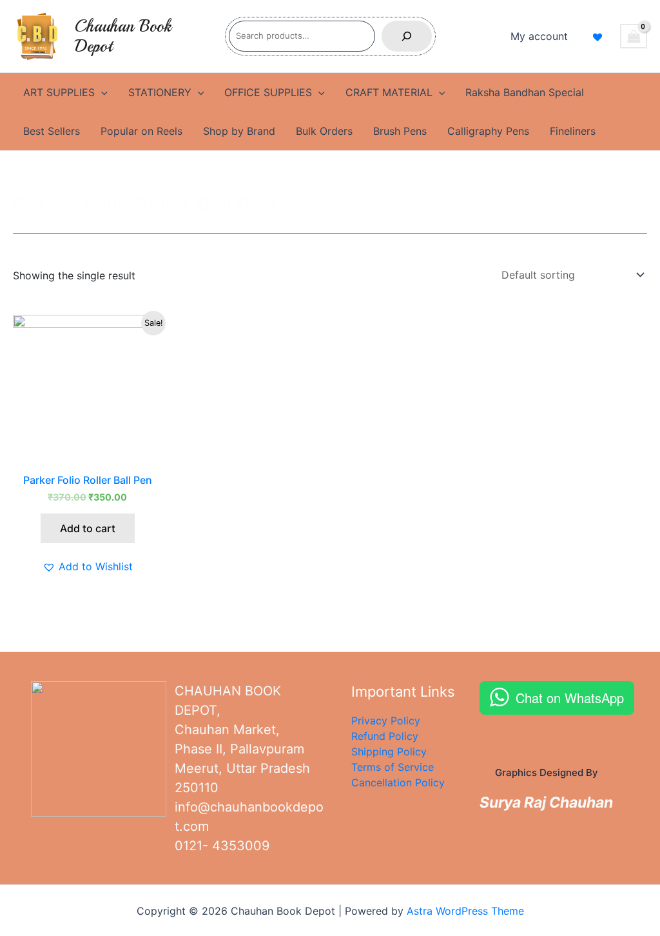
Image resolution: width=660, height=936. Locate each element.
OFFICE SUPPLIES (268, 92)
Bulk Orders (324, 130)
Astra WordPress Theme (465, 910)
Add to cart (87, 528)
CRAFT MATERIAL (388, 92)
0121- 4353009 (222, 845)
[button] (88, 566)
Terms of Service (392, 767)
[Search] (407, 36)
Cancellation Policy (398, 782)
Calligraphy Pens (488, 130)
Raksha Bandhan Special (524, 92)
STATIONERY (159, 92)
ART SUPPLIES (59, 92)
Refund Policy (384, 736)
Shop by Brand (239, 130)
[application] (101, 92)
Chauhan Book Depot (123, 36)
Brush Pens (400, 130)
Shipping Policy (389, 751)
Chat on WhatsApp (570, 697)
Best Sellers (51, 130)
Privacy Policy (385, 720)
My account (539, 36)
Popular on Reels (141, 130)
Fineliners (573, 130)
